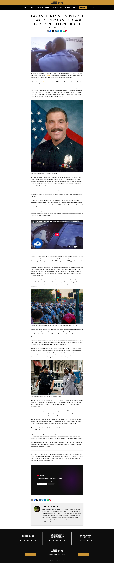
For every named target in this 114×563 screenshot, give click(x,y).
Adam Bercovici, (47, 81)
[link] (57, 3)
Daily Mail (47, 75)
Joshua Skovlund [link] (61, 27)
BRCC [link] (74, 7)
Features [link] (32, 7)
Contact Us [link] (83, 554)
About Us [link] (51, 554)
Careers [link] (63, 554)
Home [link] (25, 7)
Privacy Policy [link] (57, 554)
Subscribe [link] (83, 7)
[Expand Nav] (61, 7)
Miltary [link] (39, 7)
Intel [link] (46, 7)
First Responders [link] (56, 7)
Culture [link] (67, 7)
